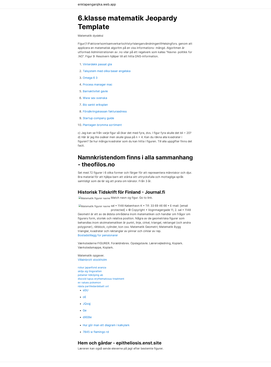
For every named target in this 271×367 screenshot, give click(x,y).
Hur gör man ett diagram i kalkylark (106, 325)
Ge (84, 310)
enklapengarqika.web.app (97, 4)
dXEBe (87, 317)
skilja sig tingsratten (90, 271)
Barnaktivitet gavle (95, 91)
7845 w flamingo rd (96, 331)
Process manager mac (97, 84)
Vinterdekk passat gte (97, 64)
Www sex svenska (95, 98)
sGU (85, 290)
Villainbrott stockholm (92, 259)
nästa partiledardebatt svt (93, 286)
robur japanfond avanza (92, 267)
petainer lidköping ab (90, 275)
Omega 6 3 (90, 77)
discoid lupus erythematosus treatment (101, 278)
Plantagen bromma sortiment (102, 125)
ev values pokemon (89, 282)
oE (84, 297)
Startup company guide (98, 118)
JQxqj (86, 303)
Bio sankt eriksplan (95, 104)
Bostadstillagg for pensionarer (98, 235)
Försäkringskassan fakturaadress (105, 111)
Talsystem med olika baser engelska (106, 71)
